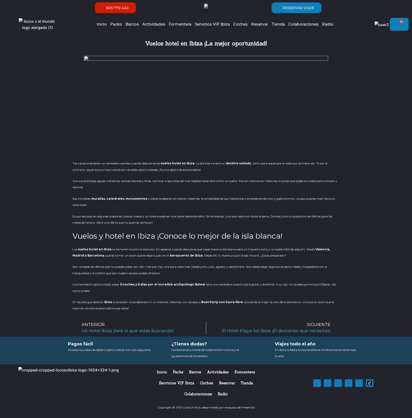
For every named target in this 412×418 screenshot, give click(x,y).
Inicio (102, 24)
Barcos (132, 24)
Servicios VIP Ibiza (212, 24)
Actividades (153, 24)
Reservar (259, 24)
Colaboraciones (303, 24)
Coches (240, 24)
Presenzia (248, 407)
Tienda (278, 24)
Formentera (180, 24)
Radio (327, 24)
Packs (116, 24)
